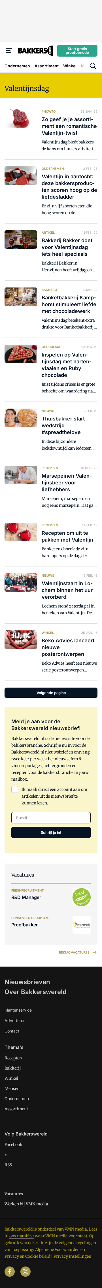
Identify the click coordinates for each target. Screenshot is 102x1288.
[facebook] (10, 1271)
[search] (92, 66)
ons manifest (21, 1235)
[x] (25, 1271)
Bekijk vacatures (74, 952)
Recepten (13, 1058)
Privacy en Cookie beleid (27, 1256)
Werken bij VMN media (26, 1204)
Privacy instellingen (72, 1256)
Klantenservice (18, 1010)
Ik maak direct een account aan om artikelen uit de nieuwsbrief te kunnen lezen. (54, 796)
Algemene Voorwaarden (57, 1249)
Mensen (12, 1088)
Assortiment (16, 1108)
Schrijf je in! (51, 832)
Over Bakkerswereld (36, 991)
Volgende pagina (51, 692)
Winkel (11, 1078)
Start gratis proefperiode (77, 50)
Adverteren (15, 1020)
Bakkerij (13, 1068)
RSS (8, 1164)
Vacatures (14, 1193)
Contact (12, 1031)
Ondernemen (17, 1098)
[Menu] (9, 50)
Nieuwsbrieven (27, 982)
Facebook (13, 1144)
